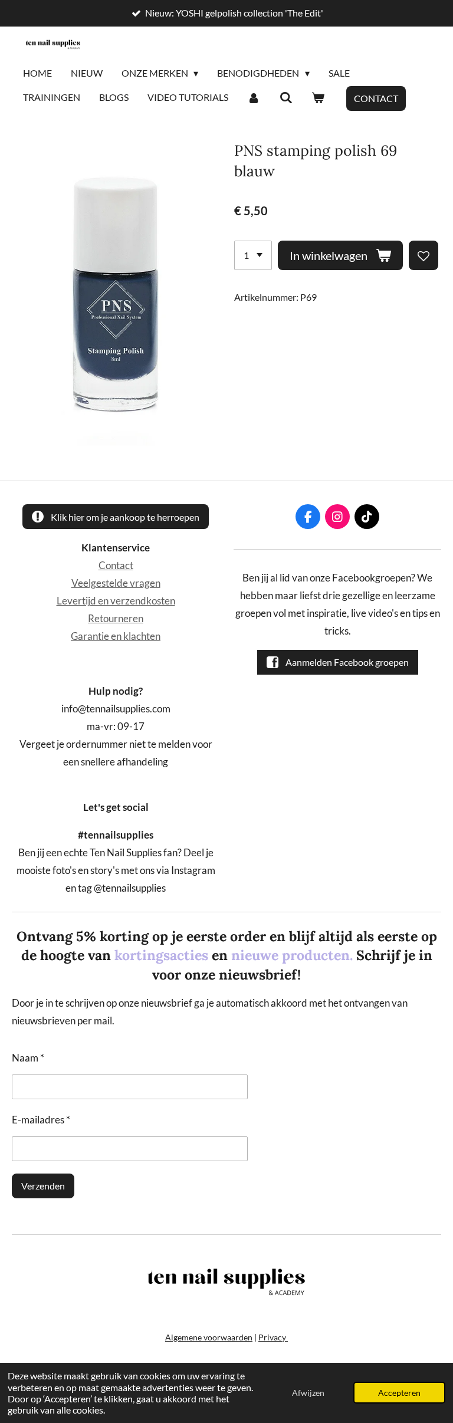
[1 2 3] (253, 255)
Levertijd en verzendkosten (116, 601)
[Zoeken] (285, 98)
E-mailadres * (41, 1120)
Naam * (28, 1058)
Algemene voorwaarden (208, 1337)
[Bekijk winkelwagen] (318, 98)
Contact (116, 565)
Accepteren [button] (399, 1393)
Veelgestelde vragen (115, 583)
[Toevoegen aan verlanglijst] (423, 255)
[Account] (254, 98)
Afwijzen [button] (308, 1393)
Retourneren (115, 619)
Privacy (273, 1337)
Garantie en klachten (115, 636)
